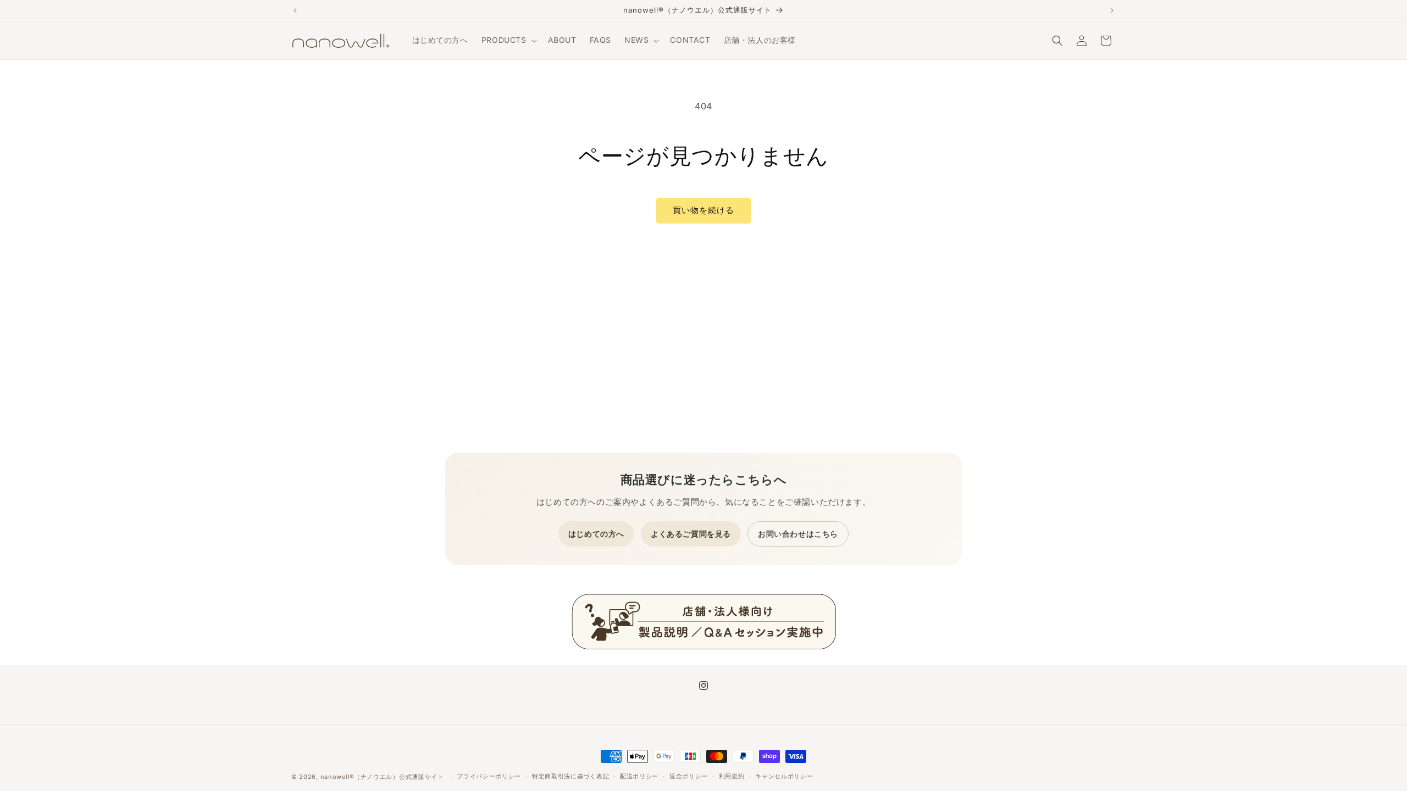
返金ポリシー (688, 776)
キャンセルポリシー (784, 776)
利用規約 (732, 776)
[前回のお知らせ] (295, 10)
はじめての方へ (596, 533)
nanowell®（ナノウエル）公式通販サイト (382, 777)
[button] (508, 40)
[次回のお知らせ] (1112, 10)
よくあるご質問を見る (691, 533)
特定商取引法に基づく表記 (570, 776)
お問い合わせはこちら (798, 533)
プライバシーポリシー (489, 776)
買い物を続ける (703, 210)
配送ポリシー (639, 776)
